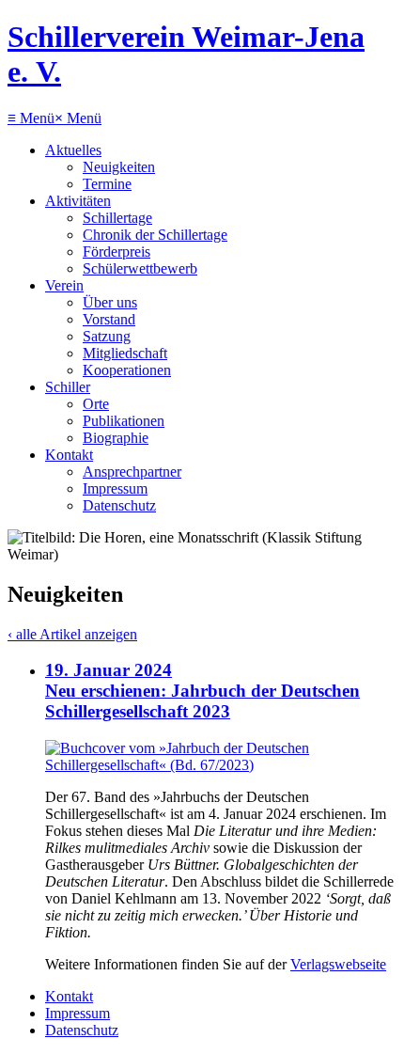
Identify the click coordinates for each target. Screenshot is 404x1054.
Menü (31, 118)
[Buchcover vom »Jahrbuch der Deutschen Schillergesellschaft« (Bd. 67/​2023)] (220, 765)
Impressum (115, 488)
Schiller (67, 387)
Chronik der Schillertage (155, 235)
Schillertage (117, 218)
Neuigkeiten (119, 167)
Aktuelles (73, 150)
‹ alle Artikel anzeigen (72, 634)
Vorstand (109, 319)
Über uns (110, 302)
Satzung (107, 336)
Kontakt (69, 455)
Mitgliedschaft (125, 353)
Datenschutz (119, 505)
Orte (96, 404)
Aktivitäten (78, 201)
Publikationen (123, 421)
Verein (64, 285)
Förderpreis (116, 252)
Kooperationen (127, 370)
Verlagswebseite (338, 964)
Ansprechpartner (132, 472)
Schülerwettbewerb (140, 268)
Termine (107, 184)
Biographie (115, 438)
